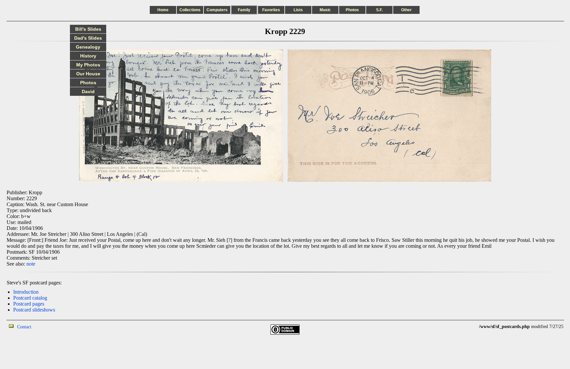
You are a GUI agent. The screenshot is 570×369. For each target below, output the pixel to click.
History (88, 55)
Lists (298, 10)
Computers (217, 10)
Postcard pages (28, 304)
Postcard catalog (30, 298)
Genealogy (88, 47)
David (88, 91)
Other (406, 10)
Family (244, 10)
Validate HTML (46, 326)
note (30, 264)
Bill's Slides (88, 29)
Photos (352, 10)
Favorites (271, 10)
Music (325, 10)
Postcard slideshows (34, 310)
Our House (88, 73)
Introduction (26, 292)
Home (163, 10)
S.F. (379, 10)
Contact (24, 326)
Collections (190, 10)
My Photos (88, 64)
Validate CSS (467, 326)
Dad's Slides (88, 38)
